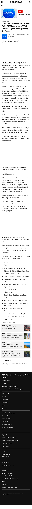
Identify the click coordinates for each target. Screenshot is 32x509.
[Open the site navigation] (5, 2)
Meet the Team (6, 416)
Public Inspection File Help (10, 440)
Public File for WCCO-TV (9, 438)
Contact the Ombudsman (9, 487)
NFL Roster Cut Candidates (10, 386)
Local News (5, 21)
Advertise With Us (7, 424)
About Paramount (7, 473)
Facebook (5, 399)
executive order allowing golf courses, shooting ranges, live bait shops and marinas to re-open (15, 78)
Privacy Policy (6, 454)
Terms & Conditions (7, 427)
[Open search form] (30, 2)
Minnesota (4, 6)
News (13, 6)
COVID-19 (8, 360)
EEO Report (5, 446)
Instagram (5, 402)
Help (3, 481)
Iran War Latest (6, 383)
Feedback (5, 484)
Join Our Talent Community (10, 478)
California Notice (7, 457)
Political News (6, 380)
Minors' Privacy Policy (8, 465)
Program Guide (6, 418)
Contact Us (5, 421)
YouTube (4, 397)
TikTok (3, 405)
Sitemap (4, 430)
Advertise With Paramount (9, 476)
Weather (20, 6)
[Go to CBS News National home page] (16, 2)
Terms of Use (5, 462)
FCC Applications (7, 443)
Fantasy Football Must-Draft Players (12, 389)
